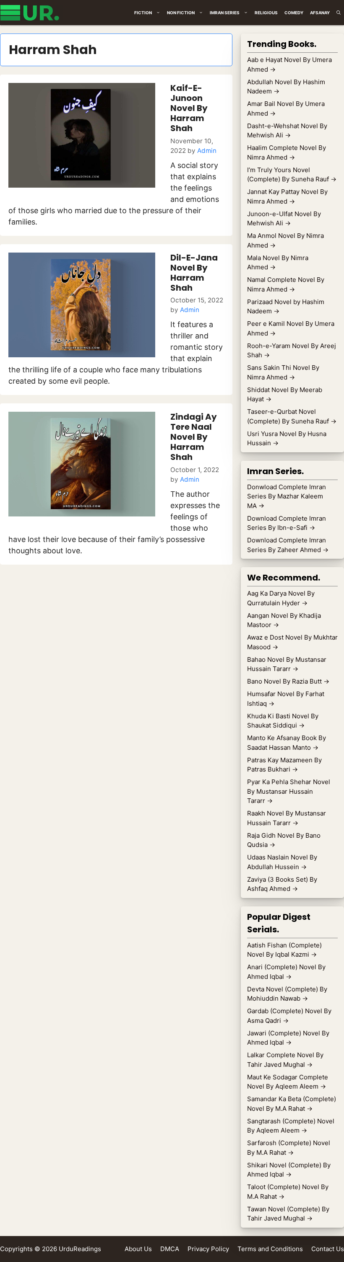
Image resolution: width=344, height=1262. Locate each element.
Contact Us (327, 1249)
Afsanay (320, 12)
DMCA (169, 1249)
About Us (138, 1249)
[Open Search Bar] (338, 12)
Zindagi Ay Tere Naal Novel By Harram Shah (193, 437)
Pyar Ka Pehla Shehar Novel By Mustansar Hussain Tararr (288, 791)
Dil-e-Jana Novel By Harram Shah (194, 273)
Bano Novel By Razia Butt (288, 681)
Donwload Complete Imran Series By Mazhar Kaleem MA (286, 496)
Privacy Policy (208, 1249)
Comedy (293, 12)
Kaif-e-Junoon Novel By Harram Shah (189, 108)
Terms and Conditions (270, 1249)
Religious (266, 12)
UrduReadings (80, 1249)
